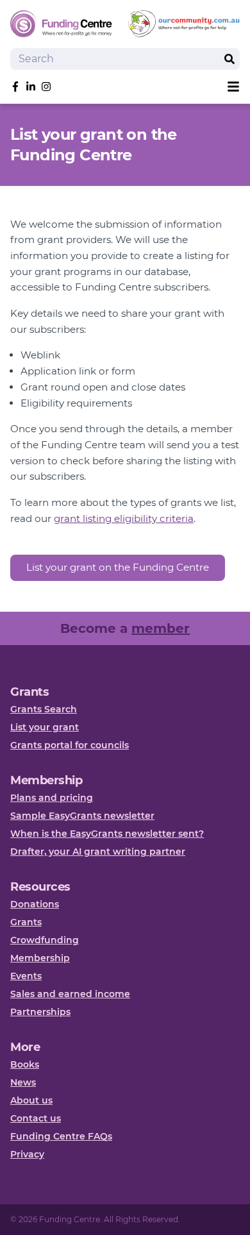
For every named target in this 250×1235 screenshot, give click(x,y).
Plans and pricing (51, 797)
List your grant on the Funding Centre (117, 567)
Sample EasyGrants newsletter (82, 815)
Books (24, 1064)
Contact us (35, 1118)
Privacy (27, 1154)
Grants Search (43, 709)
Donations (34, 904)
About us (31, 1100)
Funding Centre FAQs (61, 1136)
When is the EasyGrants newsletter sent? (107, 833)
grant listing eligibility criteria (124, 518)
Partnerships (40, 1012)
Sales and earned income (70, 994)
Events (26, 976)
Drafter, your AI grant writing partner (97, 851)
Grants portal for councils (69, 745)
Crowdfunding (44, 940)
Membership (40, 958)
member (160, 628)
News (23, 1082)
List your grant (44, 727)
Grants (26, 922)
